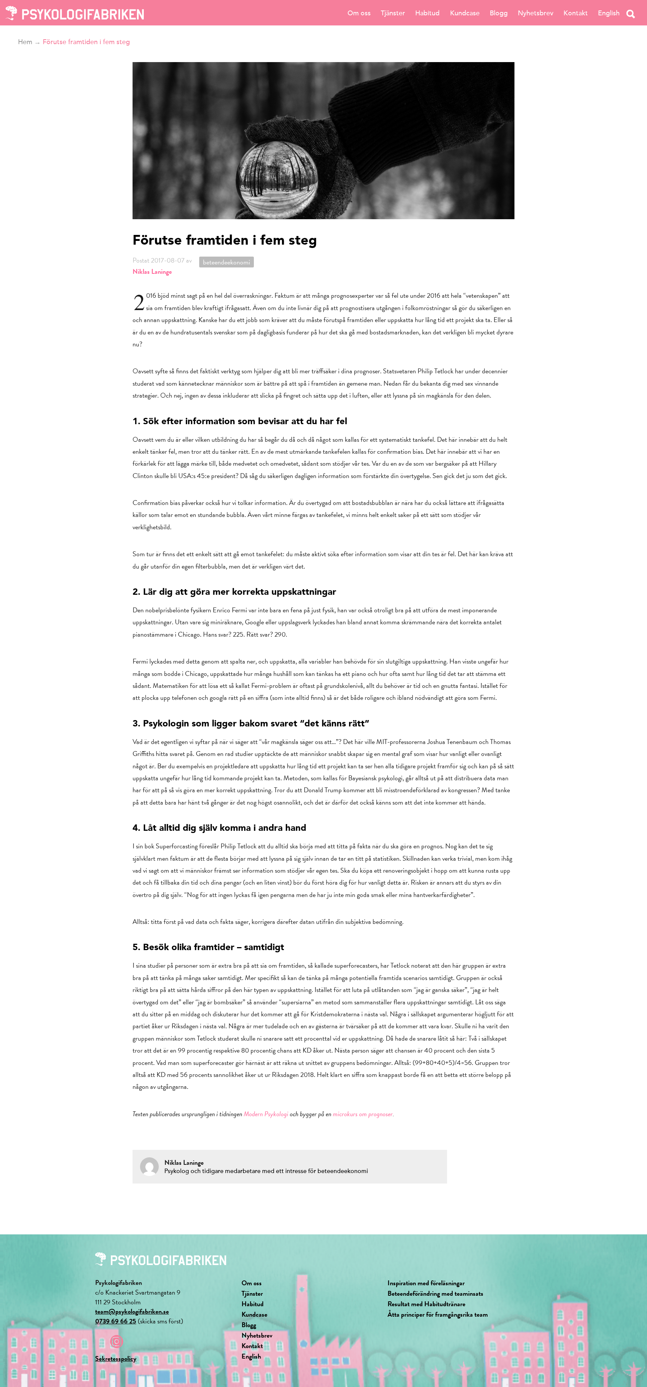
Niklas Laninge (152, 271)
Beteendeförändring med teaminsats (435, 1293)
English (609, 13)
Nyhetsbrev (535, 13)
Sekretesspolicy (115, 1358)
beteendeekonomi (226, 262)
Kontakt (576, 13)
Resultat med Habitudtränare (426, 1304)
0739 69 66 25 (115, 1321)
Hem (25, 42)
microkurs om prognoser (363, 1114)
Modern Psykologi (266, 1114)
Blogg (499, 13)
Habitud (427, 13)
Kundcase (465, 13)
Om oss (359, 13)
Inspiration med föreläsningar (426, 1283)
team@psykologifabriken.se (132, 1311)
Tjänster (393, 13)
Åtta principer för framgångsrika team (438, 1314)
